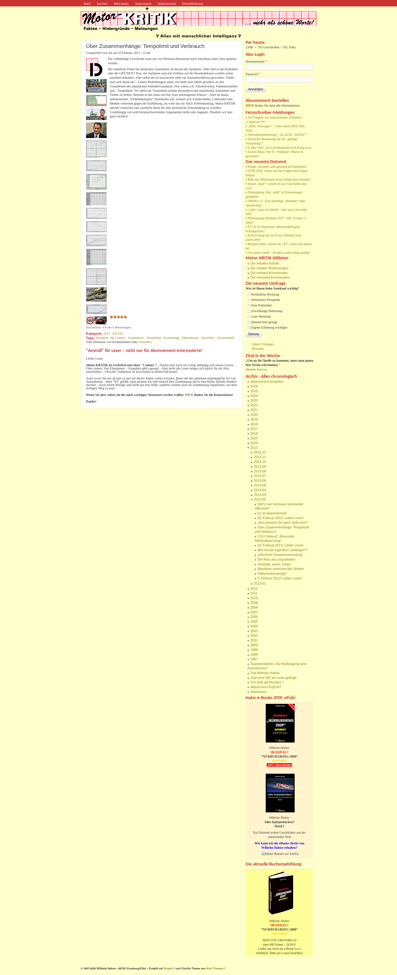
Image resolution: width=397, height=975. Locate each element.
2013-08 (260, 471)
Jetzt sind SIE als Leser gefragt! (273, 677)
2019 (254, 419)
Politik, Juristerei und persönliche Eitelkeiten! (277, 166)
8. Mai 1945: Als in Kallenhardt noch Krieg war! (279, 147)
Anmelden (145, 342)
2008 (254, 607)
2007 (254, 612)
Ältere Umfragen (263, 344)
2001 (254, 640)
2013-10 (260, 462)
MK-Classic (121, 3)
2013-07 (260, 476)
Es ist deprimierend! (272, 513)
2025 (254, 391)
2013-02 (117, 333)
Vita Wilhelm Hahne (265, 673)
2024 (254, 396)
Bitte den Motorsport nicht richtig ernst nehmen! (279, 179)
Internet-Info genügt (264, 322)
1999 (254, 650)
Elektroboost (190, 338)
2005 (254, 621)
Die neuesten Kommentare (270, 277)
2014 (254, 443)
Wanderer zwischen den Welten (280, 569)
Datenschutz (167, 3)
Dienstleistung (192, 3)
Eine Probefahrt (261, 305)
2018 (254, 424)
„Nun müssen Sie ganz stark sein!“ (282, 522)
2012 (254, 588)
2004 (254, 626)
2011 (253, 593)
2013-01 (260, 583)
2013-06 (260, 480)
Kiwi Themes (215, 968)
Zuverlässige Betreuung (266, 311)
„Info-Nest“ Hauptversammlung (279, 555)
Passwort (253, 74)
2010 (254, 598)
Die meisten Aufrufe (264, 263)
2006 (254, 617)
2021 (254, 410)
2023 (254, 400)
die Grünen (117, 338)
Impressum (143, 3)
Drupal (169, 968)
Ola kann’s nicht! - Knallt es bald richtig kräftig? (279, 252)
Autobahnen (136, 338)
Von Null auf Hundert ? (267, 682)
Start (87, 3)
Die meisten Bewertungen (269, 268)
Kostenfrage (171, 338)
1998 (254, 654)
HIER (250, 105)
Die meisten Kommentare (269, 273)
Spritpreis (102, 338)
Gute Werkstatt (261, 316)
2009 (254, 602)
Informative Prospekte (265, 300)
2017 (254, 428)
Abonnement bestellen (266, 381)
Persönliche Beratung (265, 294)
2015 (254, 438)
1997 (254, 659)
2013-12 (260, 452)
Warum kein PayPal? (265, 687)
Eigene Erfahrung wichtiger (269, 327)
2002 (254, 635)
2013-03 (260, 495)
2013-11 (260, 457)
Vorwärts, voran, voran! (274, 564)
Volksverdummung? (272, 573)
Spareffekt (207, 338)
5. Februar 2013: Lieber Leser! (279, 578)
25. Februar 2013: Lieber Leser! (280, 518)
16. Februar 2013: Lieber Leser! (280, 545)
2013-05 (260, 485)
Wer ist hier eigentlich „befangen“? (282, 550)
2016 (254, 433)
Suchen (102, 3)
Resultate (258, 348)
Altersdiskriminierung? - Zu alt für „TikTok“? (277, 134)
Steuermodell (225, 338)
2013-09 (260, 466)
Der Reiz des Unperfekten (276, 559)
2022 (254, 405)
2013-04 (260, 490)
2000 (254, 645)
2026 (254, 386)
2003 (254, 631)
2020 (254, 414)
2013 (106, 333)
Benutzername (256, 61)
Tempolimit (153, 338)
